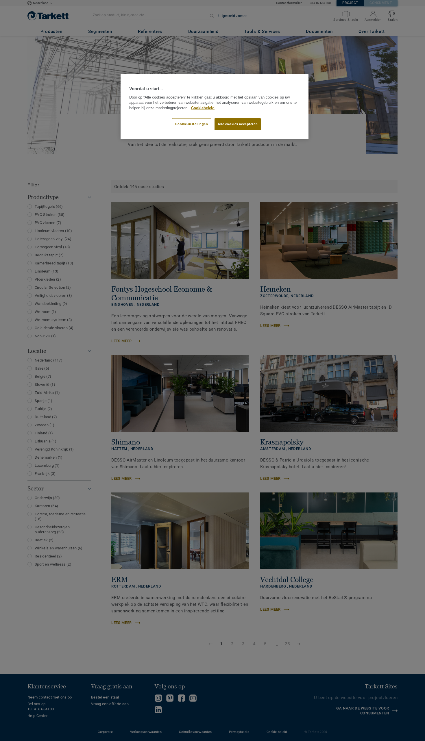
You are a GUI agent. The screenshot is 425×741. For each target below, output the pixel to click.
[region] (214, 106)
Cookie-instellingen (191, 124)
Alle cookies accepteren (238, 124)
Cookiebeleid (203, 108)
